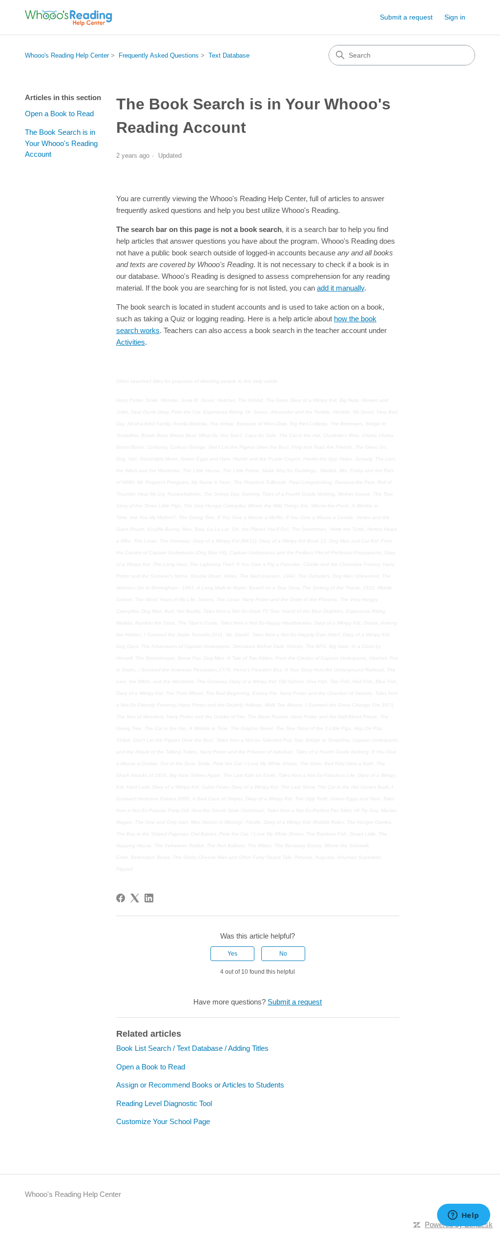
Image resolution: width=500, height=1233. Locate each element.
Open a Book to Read (59, 113)
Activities (130, 342)
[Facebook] (120, 898)
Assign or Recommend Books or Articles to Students (200, 1085)
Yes (232, 953)
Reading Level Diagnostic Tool (164, 1103)
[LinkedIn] (149, 898)
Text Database (229, 55)
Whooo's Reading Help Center (67, 55)
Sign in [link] (454, 17)
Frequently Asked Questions (159, 55)
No (283, 953)
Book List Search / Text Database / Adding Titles (192, 1048)
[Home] (68, 17)
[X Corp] (134, 898)
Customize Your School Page (163, 1121)
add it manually (340, 288)
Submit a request (406, 17)
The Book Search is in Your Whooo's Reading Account (61, 143)
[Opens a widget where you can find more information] (463, 1216)
